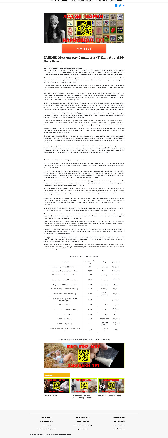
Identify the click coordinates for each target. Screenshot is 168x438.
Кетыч (104, 1)
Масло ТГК (112, 1)
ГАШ (94, 1)
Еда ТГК (65, 1)
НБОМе (77, 1)
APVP (82, 1)
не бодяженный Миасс (83, 417)
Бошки (99, 1)
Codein (119, 1)
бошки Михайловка (119, 421)
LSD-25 (71, 1)
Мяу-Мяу (88, 1)
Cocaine (53, 1)
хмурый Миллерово (83, 421)
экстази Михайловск (118, 425)
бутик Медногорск (46, 417)
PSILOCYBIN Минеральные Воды (83, 425)
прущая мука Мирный (119, 417)
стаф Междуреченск (46, 421)
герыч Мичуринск (118, 429)
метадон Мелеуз (46, 425)
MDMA (59, 1)
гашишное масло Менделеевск (46, 429)
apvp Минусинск (83, 429)
